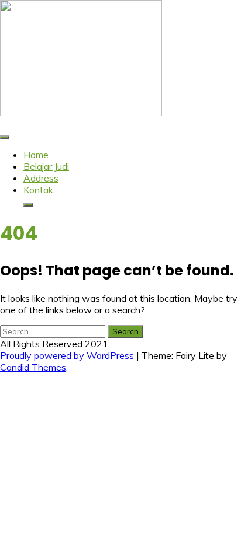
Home (36, 154)
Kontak (38, 190)
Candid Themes (33, 367)
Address (40, 178)
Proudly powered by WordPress (68, 355)
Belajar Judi (46, 166)
